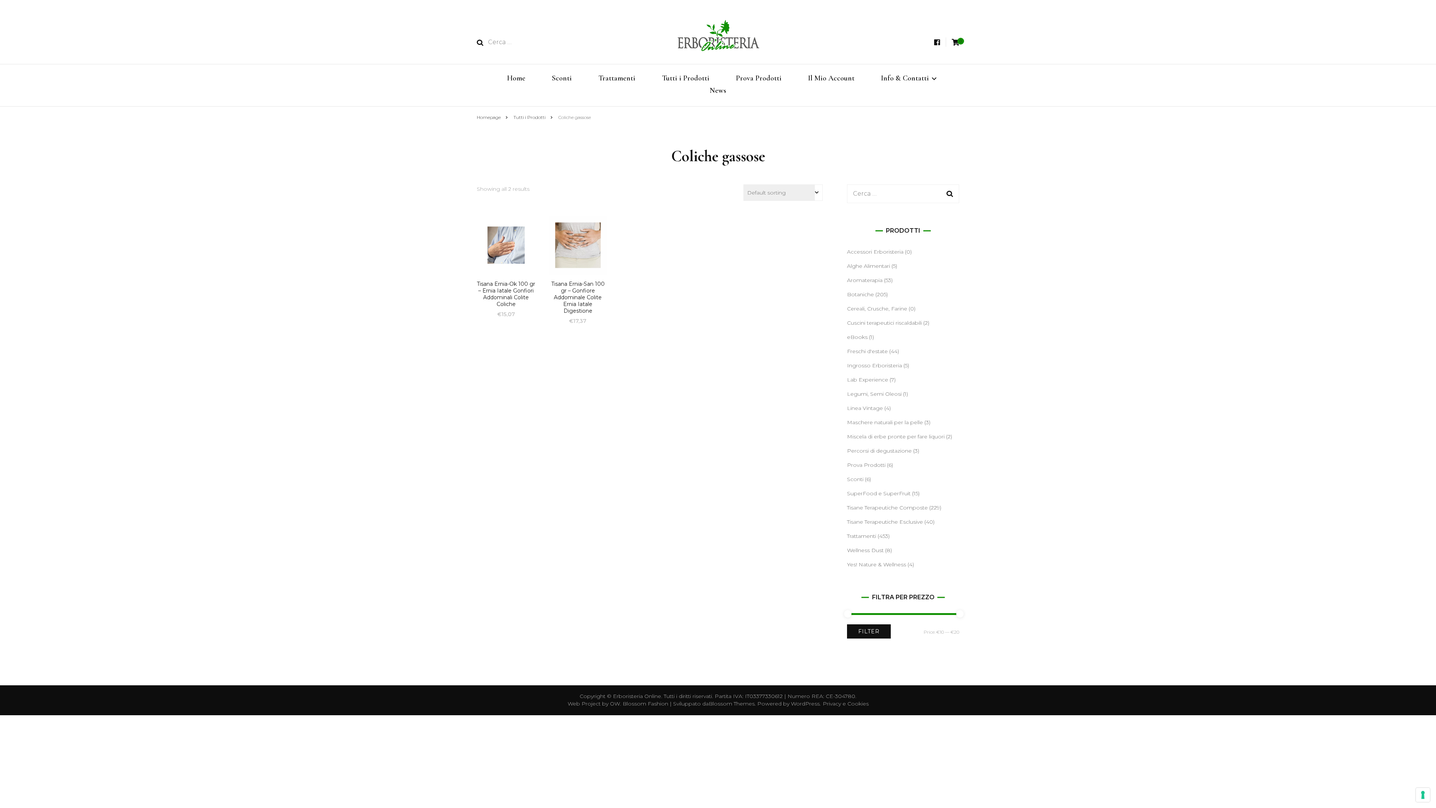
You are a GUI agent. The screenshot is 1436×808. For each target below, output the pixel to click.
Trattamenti (616, 78)
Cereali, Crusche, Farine (877, 308)
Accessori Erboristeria (875, 251)
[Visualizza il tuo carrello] (955, 42)
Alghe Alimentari (868, 266)
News (718, 90)
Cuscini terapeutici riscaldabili (884, 322)
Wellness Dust (865, 550)
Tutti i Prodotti (685, 78)
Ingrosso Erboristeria (874, 365)
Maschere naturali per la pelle (885, 422)
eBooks (857, 337)
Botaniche (860, 294)
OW (615, 703)
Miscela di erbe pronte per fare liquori (896, 436)
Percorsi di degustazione (879, 450)
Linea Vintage (865, 408)
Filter (869, 631)
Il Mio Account (831, 78)
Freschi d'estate (867, 351)
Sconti (562, 78)
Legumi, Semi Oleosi (874, 394)
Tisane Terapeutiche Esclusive (885, 521)
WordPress (805, 703)
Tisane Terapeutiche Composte (887, 507)
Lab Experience (867, 379)
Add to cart (506, 252)
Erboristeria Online (637, 696)
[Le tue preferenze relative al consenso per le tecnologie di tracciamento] (1423, 795)
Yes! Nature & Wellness (876, 564)
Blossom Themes (732, 703)
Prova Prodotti (759, 78)
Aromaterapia (865, 280)
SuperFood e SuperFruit (879, 493)
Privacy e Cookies (846, 703)
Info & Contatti (905, 78)
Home (516, 78)
